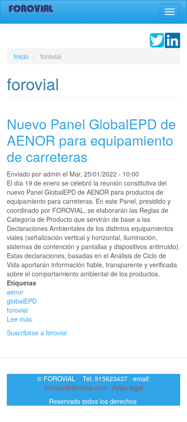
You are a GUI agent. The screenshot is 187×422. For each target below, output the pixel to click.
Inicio (21, 56)
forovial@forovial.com (75, 387)
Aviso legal (127, 387)
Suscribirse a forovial (37, 332)
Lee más (19, 319)
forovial (17, 309)
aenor (15, 291)
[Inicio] (31, 8)
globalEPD (22, 300)
